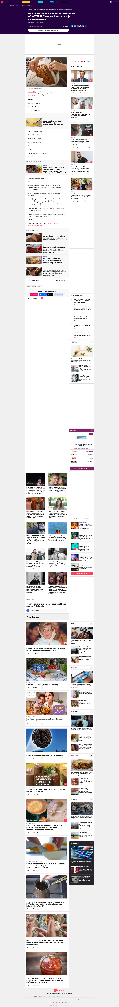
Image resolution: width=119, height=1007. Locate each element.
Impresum (43, 999)
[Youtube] (81, 61)
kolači (28, 286)
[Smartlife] (64, 996)
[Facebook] (72, 61)
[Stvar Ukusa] (82, 996)
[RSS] (91, 61)
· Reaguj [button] (76, 92)
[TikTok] (84, 61)
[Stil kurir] (49, 996)
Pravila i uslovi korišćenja (55, 999)
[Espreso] (40, 996)
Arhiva (72, 999)
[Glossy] (53, 996)
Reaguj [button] (29, 298)
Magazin (36, 9)
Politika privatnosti (79, 999)
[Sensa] (69, 996)
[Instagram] (75, 61)
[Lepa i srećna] (58, 996)
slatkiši (34, 286)
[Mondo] (5, 2)
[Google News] (88, 61)
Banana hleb (31, 92)
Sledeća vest (59, 280)
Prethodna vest (35, 280)
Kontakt (48, 999)
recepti (39, 286)
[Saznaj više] (91, 342)
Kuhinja (41, 9)
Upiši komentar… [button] (35, 610)
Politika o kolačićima (66, 999)
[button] (65, 26)
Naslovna (30, 9)
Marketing (38, 999)
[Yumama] (76, 996)
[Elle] (45, 996)
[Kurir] (35, 996)
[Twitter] (78, 61)
